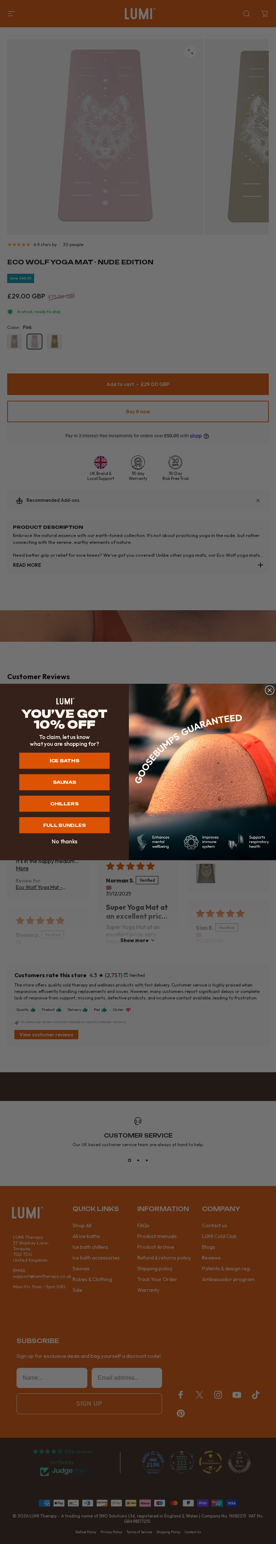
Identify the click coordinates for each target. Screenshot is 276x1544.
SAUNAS (64, 782)
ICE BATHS (64, 760)
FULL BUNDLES (64, 825)
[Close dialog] (270, 690)
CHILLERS (64, 803)
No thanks (64, 841)
